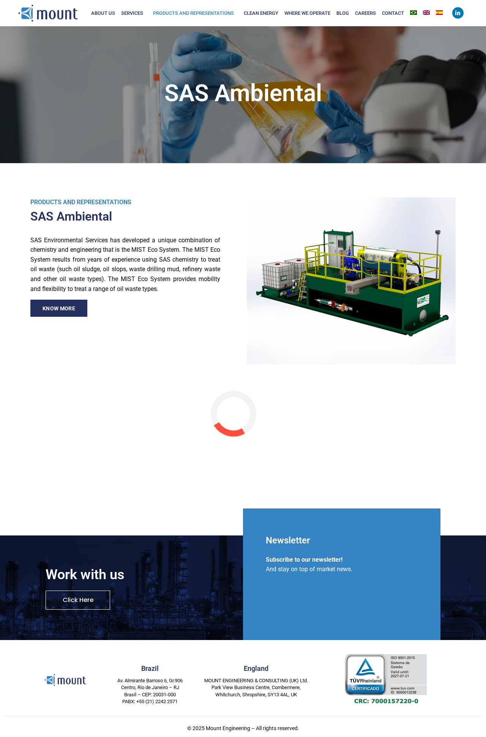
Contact (393, 13)
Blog (342, 13)
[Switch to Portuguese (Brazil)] (413, 12)
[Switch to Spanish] (439, 12)
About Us (103, 13)
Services (132, 13)
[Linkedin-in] (458, 13)
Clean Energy (261, 13)
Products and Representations (193, 13)
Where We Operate (307, 13)
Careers (365, 13)
